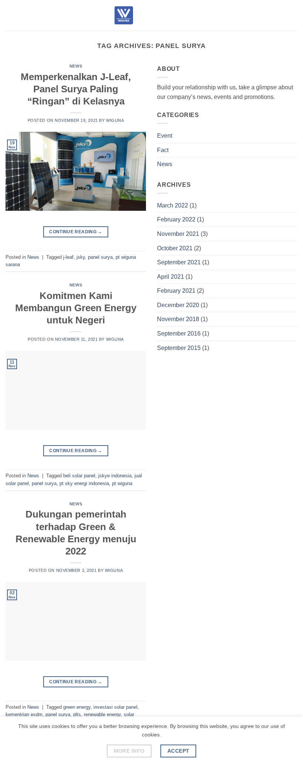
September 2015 (179, 348)
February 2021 (176, 291)
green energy (77, 707)
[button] (10, 15)
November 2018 (178, 319)
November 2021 (178, 234)
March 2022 (172, 205)
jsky (80, 257)
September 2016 (179, 333)
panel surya (100, 257)
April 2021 (170, 277)
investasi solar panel (115, 707)
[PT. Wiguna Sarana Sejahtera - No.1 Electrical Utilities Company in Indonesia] (124, 15)
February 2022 (176, 219)
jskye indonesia (115, 475)
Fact (162, 150)
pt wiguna (122, 483)
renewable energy (102, 714)
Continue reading (75, 231)
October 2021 (175, 248)
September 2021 (179, 262)
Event (164, 136)
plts (77, 714)
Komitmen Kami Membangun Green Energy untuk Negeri (75, 308)
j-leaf (68, 257)
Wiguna (115, 120)
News (75, 66)
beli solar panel (79, 475)
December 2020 (178, 305)
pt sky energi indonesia (84, 483)
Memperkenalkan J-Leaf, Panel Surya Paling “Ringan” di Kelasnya (76, 89)
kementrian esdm (24, 714)
